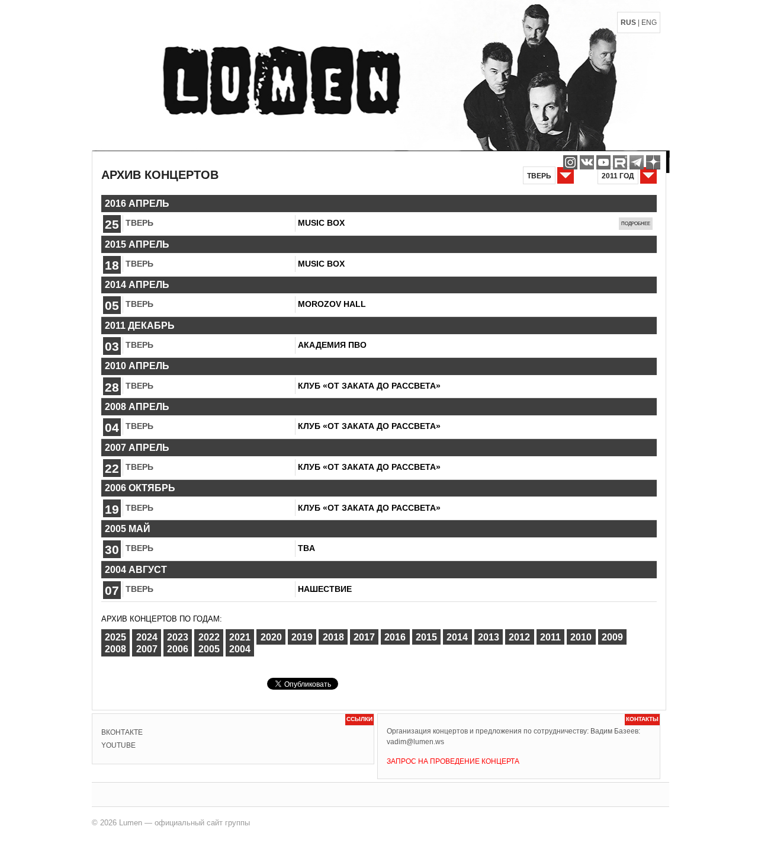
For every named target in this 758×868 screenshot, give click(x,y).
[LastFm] (636, 162)
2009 (612, 637)
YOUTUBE (118, 745)
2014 (457, 637)
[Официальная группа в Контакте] (587, 162)
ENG (649, 22)
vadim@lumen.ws (415, 742)
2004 (239, 649)
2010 (581, 637)
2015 (426, 637)
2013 (488, 637)
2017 (364, 637)
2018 (333, 637)
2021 (239, 637)
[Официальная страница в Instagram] (570, 162)
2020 (271, 637)
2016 (395, 637)
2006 (177, 649)
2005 (209, 649)
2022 (209, 637)
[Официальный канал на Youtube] (603, 162)
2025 (115, 637)
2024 (147, 637)
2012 (519, 637)
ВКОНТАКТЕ (122, 732)
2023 (177, 637)
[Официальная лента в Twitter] (620, 162)
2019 (302, 637)
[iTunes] (653, 162)
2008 (115, 649)
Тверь (139, 223)
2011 (550, 637)
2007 (147, 649)
